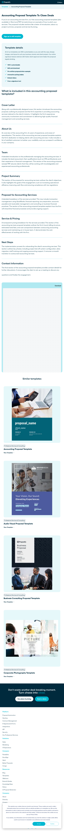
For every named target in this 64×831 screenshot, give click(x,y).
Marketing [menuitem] (5, 745)
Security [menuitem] (5, 732)
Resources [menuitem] (6, 769)
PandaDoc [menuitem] (5, 754)
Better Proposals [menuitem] (7, 763)
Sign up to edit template (12, 36)
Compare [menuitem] (5, 751)
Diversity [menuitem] (5, 799)
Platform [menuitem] (5, 712)
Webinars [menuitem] (5, 778)
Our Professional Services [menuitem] (10, 735)
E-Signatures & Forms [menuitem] (9, 723)
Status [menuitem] (4, 787)
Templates (5, 6)
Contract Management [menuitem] (9, 721)
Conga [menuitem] (4, 766)
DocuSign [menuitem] (5, 757)
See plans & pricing (24, 699)
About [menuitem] (4, 796)
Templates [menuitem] (5, 775)
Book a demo (41, 699)
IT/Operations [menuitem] (6, 747)
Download (58, 285)
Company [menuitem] (5, 793)
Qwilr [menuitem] (4, 760)
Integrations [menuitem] (6, 726)
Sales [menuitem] (4, 742)
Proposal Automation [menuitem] (9, 715)
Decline (52, 824)
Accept (39, 824)
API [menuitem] (3, 729)
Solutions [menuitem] (5, 738)
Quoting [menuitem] (5, 718)
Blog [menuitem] (3, 773)
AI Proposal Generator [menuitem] (9, 790)
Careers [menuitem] (4, 802)
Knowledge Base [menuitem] (7, 784)
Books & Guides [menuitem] (7, 781)
